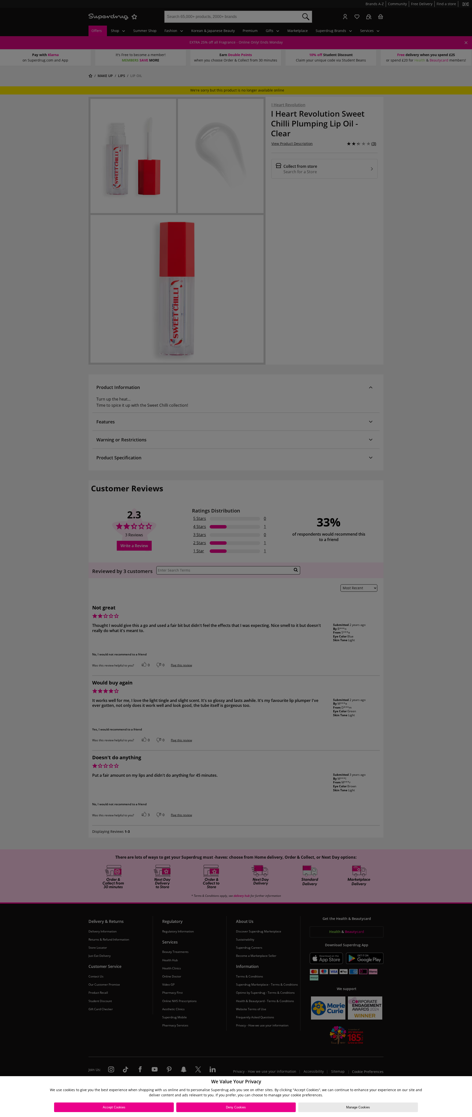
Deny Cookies (236, 1107)
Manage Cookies (358, 1107)
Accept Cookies (114, 1107)
